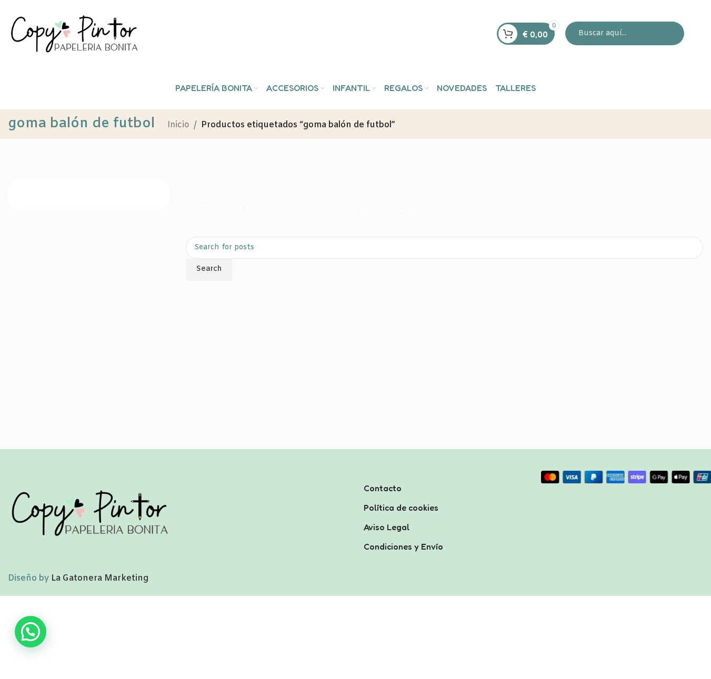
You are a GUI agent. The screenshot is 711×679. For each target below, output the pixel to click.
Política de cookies (401, 507)
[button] (30, 631)
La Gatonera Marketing (99, 578)
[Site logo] (73, 33)
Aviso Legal (386, 526)
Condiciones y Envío (403, 546)
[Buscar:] (624, 33)
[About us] (445, 474)
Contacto (383, 488)
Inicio (178, 124)
